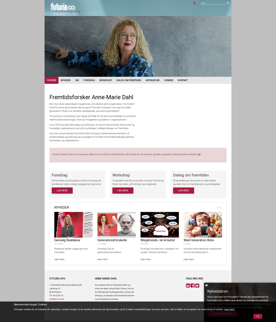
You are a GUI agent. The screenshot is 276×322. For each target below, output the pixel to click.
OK (199, 154)
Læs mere (62, 190)
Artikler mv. (153, 80)
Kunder (169, 80)
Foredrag (89, 80)
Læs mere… (60, 259)
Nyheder (66, 80)
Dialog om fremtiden (129, 80)
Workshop (106, 80)
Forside (51, 80)
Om (77, 80)
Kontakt (183, 80)
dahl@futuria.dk (56, 299)
